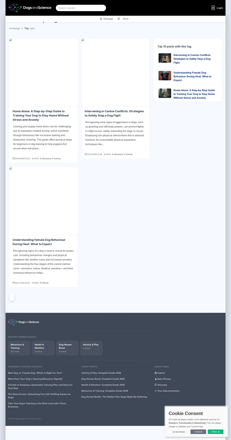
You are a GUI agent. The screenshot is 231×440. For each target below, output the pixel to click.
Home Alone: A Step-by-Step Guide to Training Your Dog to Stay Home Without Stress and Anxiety (41, 115)
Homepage (14, 28)
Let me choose (179, 432)
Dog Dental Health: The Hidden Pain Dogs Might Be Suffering (114, 397)
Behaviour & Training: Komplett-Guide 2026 (104, 391)
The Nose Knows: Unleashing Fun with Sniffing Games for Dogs (39, 396)
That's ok (216, 432)
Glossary (162, 385)
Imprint (161, 373)
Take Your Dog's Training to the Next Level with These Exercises (37, 405)
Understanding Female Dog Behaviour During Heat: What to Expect (192, 76)
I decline (198, 432)
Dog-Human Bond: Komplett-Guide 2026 (103, 379)
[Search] (101, 8)
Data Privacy (164, 379)
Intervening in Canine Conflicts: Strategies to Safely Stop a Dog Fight (192, 59)
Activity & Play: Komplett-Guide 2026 (101, 373)
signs (32, 28)
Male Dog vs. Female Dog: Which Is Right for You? (35, 373)
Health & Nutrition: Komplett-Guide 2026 (103, 385)
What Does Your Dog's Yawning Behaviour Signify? (35, 379)
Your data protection (168, 391)
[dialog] (196, 421)
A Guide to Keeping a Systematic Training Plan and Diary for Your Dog (40, 386)
